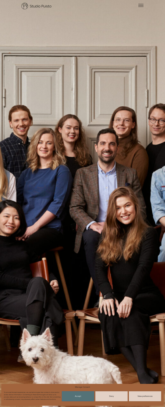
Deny (111, 396)
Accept (78, 396)
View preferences (145, 396)
